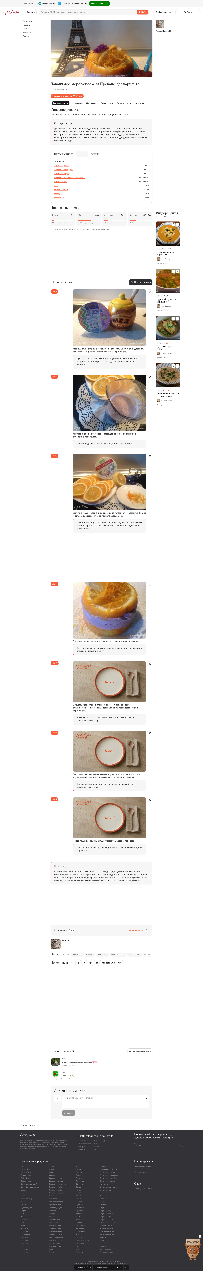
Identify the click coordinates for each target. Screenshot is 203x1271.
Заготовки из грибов (108, 1178)
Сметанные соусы (107, 1231)
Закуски (24, 1225)
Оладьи (79, 1187)
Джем (102, 1202)
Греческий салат (56, 1202)
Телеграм (82, 1147)
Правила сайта (79, 1263)
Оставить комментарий (140, 1051)
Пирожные (80, 1225)
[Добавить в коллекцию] (177, 224)
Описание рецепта (60, 103)
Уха (22, 1193)
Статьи (26, 29)
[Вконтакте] (72, 963)
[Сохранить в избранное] (173, 224)
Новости (27, 32)
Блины (78, 1175)
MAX (95, 1150)
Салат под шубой (56, 1208)
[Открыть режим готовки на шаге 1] (149, 292)
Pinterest (81, 1150)
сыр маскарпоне (61, 165)
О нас (137, 1184)
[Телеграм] (84, 963)
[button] (90, 1267)
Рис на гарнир (106, 1193)
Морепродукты (27, 1216)
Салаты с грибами (56, 1187)
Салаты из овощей (56, 1193)
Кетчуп (103, 1240)
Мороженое (81, 1222)
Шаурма (24, 1249)
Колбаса (24, 1228)
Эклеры (79, 1246)
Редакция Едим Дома (143, 1189)
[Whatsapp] (90, 963)
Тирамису (80, 1243)
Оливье (52, 1196)
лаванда (58, 194)
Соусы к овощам (107, 1219)
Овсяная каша (55, 1228)
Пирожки (80, 1181)
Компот (103, 1205)
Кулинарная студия (143, 1166)
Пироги (79, 1172)
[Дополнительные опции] (126, 1267)
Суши (51, 1169)
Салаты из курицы (56, 1181)
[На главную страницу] (11, 12)
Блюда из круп (106, 1190)
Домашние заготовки (108, 1169)
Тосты (51, 1166)
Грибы (23, 1222)
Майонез (103, 1243)
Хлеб (78, 1166)
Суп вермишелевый (29, 1184)
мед (56, 186)
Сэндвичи (25, 1243)
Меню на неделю (98, 3)
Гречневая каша (55, 1231)
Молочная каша (55, 1234)
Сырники (79, 1184)
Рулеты (79, 1193)
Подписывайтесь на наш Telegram (74, 3)
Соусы (102, 1208)
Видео (26, 36)
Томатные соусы (106, 1228)
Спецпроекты (140, 1172)
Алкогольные (105, 1249)
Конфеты (79, 1219)
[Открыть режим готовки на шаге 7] (149, 799)
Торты (78, 1216)
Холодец (24, 1252)
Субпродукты (26, 1208)
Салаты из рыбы (55, 1190)
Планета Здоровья (48, 3)
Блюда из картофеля (108, 1187)
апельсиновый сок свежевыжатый (69, 178)
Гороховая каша (55, 1243)
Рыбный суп (26, 1178)
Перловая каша (55, 1240)
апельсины (59, 198)
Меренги (79, 1252)
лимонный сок (60, 182)
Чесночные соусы (107, 1234)
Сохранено (28, 21)
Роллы (51, 1172)
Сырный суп (26, 1175)
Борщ (23, 1190)
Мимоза (52, 1211)
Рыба (23, 1214)
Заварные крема (83, 1240)
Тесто (51, 1252)
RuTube (97, 1147)
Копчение (104, 1184)
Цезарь (52, 1214)
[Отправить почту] (179, 1145)
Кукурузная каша (56, 1237)
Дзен (105, 1141)
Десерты (79, 1214)
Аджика (103, 1237)
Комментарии (140, 103)
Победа (63, 1058)
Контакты (126, 1263)
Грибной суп (26, 1172)
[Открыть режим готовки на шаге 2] (149, 377)
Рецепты (26, 25)
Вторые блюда (27, 1199)
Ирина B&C (64, 1072)
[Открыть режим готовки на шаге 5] (149, 663)
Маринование (105, 1196)
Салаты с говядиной (57, 1184)
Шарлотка (80, 1208)
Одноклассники (84, 1144)
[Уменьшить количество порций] (78, 154)
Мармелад (80, 1231)
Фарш (23, 1211)
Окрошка (24, 1196)
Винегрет (53, 1199)
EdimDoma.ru (39, 1141)
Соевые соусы (106, 1225)
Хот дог (24, 1246)
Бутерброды (26, 1234)
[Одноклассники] (78, 963)
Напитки (103, 1246)
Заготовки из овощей (109, 1175)
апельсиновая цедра (63, 170)
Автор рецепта (107, 103)
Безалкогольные (106, 1252)
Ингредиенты (77, 103)
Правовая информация (114, 1263)
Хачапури (80, 1196)
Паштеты (24, 1237)
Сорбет (103, 1166)
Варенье (103, 1199)
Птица (23, 1205)
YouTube (97, 1141)
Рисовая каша (55, 1225)
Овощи (24, 1219)
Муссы (79, 1237)
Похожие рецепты (124, 103)
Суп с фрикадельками (30, 1187)
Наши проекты (143, 1161)
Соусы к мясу (105, 1211)
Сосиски (24, 1231)
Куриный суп (26, 1169)
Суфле (78, 1249)
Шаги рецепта (91, 103)
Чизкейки (80, 1228)
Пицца (78, 1169)
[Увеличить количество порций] (85, 154)
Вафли (78, 1199)
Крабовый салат (55, 1205)
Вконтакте (82, 1141)
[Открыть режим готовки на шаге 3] (149, 456)
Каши (51, 1216)
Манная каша (54, 1222)
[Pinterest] (96, 963)
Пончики (79, 1202)
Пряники (79, 1211)
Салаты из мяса (55, 1178)
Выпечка (52, 1249)
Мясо (23, 1202)
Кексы (78, 1190)
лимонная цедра (61, 174)
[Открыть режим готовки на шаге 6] (149, 733)
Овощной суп (26, 1181)
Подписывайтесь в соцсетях (95, 1136)
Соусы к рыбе (105, 1216)
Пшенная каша (55, 1219)
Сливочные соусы (107, 1222)
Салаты (52, 1175)
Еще (149, 954)
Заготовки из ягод (107, 1181)
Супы (23, 1166)
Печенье (79, 1178)
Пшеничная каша (56, 1246)
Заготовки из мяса (107, 1172)
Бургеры (24, 1240)
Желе (78, 1234)
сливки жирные (61, 190)
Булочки (79, 1205)
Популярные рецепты (34, 1161)
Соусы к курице (106, 1214)
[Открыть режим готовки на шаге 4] (149, 584)
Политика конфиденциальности (95, 1263)
